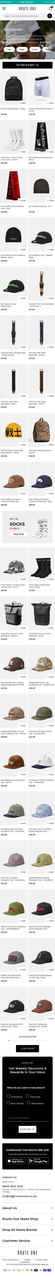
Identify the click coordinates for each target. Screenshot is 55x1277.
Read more (45, 42)
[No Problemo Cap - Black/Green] (13, 283)
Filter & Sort (25, 65)
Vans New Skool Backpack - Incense (40, 451)
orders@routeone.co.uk (19, 1196)
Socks (35, 49)
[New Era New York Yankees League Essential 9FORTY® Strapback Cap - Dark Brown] (13, 662)
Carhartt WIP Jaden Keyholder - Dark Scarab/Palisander (9, 403)
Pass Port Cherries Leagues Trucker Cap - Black (40, 976)
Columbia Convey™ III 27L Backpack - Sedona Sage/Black (12, 634)
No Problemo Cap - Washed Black (40, 256)
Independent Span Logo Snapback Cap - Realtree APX (41, 683)
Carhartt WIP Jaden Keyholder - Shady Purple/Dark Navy (37, 354)
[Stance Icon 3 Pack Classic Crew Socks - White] (13, 137)
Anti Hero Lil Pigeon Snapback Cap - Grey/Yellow (13, 879)
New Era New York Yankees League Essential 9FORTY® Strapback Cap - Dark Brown (13, 683)
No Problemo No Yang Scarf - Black (41, 158)
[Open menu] (4, 8)
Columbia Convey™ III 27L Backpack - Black (40, 634)
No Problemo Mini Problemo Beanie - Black (13, 256)
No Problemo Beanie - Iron (40, 206)
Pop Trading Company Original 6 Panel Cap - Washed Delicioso (11, 500)
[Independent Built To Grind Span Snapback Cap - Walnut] (13, 711)
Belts (48, 49)
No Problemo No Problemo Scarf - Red (12, 207)
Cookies (27, 1260)
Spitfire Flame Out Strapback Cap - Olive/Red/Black (13, 927)
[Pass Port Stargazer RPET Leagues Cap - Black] (13, 1004)
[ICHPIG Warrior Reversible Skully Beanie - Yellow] (13, 430)
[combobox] (27, 16)
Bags (22, 49)
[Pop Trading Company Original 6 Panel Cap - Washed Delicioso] (13, 479)
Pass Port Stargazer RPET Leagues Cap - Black (12, 1025)
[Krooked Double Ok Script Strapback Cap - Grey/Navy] (13, 808)
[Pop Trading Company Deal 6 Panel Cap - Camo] (13, 564)
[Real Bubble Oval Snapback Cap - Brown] (13, 760)
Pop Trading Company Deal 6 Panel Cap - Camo (13, 586)
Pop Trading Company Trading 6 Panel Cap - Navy (40, 500)
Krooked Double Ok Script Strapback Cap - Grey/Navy (12, 830)
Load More (27, 1048)
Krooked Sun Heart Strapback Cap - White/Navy (41, 781)
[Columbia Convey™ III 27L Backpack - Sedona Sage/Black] (13, 613)
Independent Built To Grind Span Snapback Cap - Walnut (13, 732)
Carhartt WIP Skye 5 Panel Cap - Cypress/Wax (40, 732)
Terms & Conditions (10, 1260)
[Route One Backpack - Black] (13, 88)
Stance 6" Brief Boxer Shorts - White (41, 110)
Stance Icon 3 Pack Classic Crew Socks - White (12, 158)
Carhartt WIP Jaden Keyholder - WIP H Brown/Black (37, 403)
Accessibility (25, 1262)
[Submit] (49, 16)
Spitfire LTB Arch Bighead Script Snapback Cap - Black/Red (40, 927)
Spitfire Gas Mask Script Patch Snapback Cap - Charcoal (11, 976)
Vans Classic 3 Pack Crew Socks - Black (39, 586)
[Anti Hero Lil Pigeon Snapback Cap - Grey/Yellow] (13, 857)
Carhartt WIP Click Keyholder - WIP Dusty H (41, 305)
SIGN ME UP (27, 1129)
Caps (9, 49)
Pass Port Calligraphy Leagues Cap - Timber (38, 1025)
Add (23, 103)
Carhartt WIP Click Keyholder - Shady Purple (13, 354)
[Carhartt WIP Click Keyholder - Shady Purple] (13, 332)
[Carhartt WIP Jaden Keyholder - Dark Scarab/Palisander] (13, 381)
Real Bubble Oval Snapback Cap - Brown (13, 781)
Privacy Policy (41, 1260)
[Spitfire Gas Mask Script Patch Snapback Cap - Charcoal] (13, 955)
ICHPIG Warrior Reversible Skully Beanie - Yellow (12, 451)
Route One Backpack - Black (13, 109)
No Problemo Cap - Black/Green (9, 305)
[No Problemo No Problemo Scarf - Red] (13, 186)
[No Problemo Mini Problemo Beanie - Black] (13, 235)
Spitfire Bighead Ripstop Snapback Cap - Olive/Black (41, 879)
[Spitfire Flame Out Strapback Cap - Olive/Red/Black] (13, 906)
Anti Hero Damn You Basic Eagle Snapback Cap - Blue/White (40, 830)
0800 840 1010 (12, 1186)
